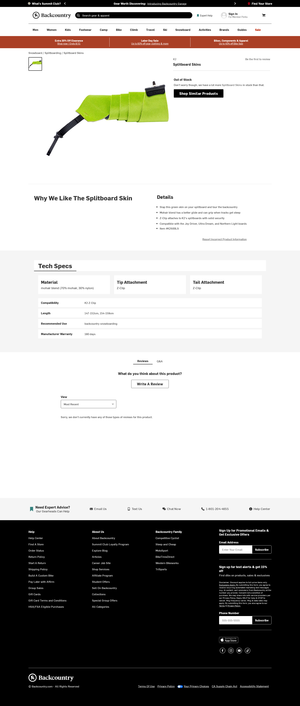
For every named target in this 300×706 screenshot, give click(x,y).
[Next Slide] (235, 3)
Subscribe (262, 549)
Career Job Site (101, 563)
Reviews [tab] (142, 361)
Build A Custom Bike (40, 575)
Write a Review (150, 384)
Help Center (35, 538)
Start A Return (37, 563)
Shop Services (100, 569)
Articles (97, 556)
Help (31, 532)
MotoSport (162, 550)
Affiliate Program (102, 575)
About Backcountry (103, 538)
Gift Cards (34, 594)
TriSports (161, 569)
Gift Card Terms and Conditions (47, 600)
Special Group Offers (104, 600)
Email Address (229, 542)
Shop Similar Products (198, 93)
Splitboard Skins (74, 53)
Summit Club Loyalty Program (110, 544)
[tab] (55, 265)
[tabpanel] (150, 307)
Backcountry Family (169, 532)
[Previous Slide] (64, 3)
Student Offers (101, 581)
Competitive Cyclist (167, 538)
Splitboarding (53, 53)
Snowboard (35, 53)
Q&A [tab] (160, 361)
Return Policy (36, 556)
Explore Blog (100, 550)
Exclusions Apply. (227, 584)
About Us (98, 532)
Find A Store (36, 544)
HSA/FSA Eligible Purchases (46, 606)
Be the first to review (257, 59)
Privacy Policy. (234, 605)
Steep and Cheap (166, 544)
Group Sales (35, 588)
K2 (174, 59)
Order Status (36, 550)
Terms (222, 605)
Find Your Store (262, 3)
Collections (99, 594)
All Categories (100, 606)
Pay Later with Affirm (41, 581)
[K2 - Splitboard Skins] (35, 64)
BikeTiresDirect (165, 556)
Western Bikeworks (167, 563)
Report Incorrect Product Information (224, 239)
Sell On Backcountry (104, 588)
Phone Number (229, 613)
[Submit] (78, 15)
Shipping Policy (38, 569)
